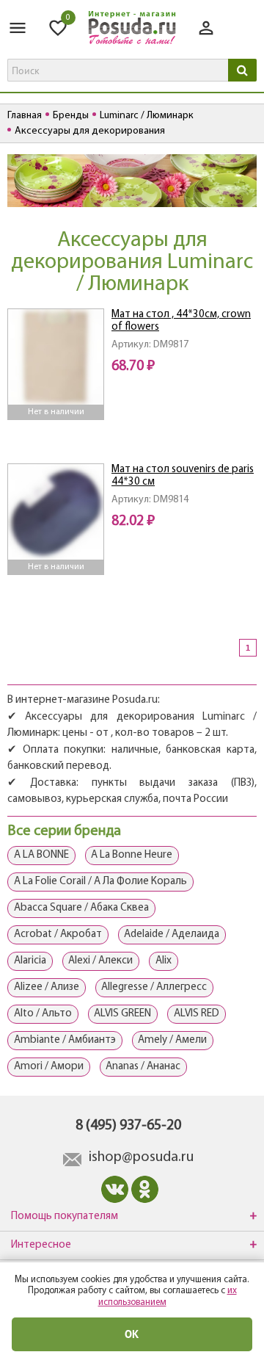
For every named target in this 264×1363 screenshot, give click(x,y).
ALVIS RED (196, 1013)
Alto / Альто (43, 1013)
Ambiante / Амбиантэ (65, 1040)
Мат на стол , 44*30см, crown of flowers (181, 321)
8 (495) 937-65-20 (128, 1125)
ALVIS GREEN (122, 1013)
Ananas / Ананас (143, 1066)
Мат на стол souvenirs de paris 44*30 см (182, 476)
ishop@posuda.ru (141, 1157)
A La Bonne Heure (131, 855)
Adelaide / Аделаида (171, 934)
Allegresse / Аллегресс (154, 987)
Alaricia (30, 960)
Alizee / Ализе (46, 987)
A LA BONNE (41, 855)
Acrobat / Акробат (58, 934)
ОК (132, 1334)
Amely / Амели (172, 1040)
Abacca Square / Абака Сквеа (81, 908)
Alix (163, 960)
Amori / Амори (49, 1066)
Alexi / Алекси (100, 960)
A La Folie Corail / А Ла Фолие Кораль (100, 881)
